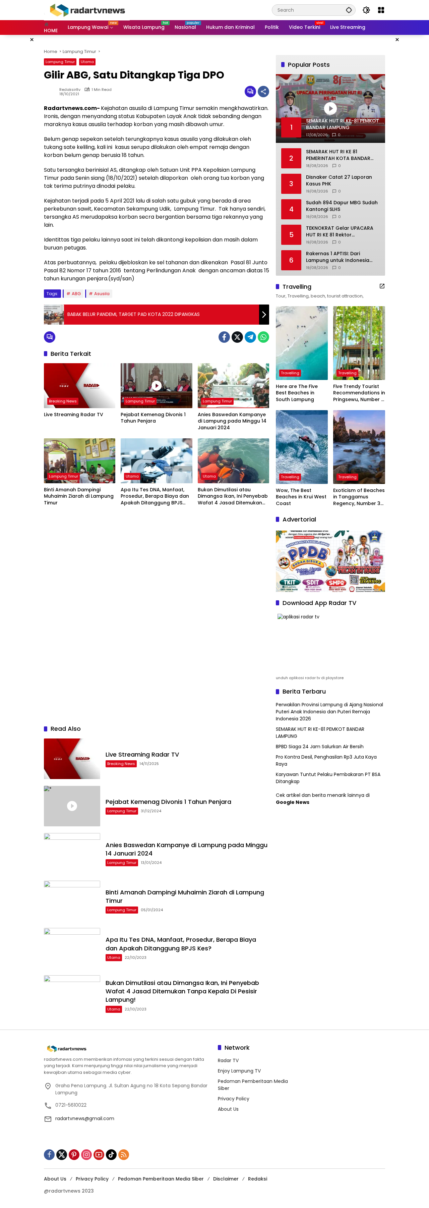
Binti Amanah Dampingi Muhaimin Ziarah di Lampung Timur (79, 496)
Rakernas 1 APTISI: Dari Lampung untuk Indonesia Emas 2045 (337, 257)
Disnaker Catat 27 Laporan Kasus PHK (339, 180)
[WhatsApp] (263, 337)
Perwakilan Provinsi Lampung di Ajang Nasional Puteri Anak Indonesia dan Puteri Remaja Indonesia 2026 (329, 711)
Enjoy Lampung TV (239, 1070)
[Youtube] (99, 1154)
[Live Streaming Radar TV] (79, 385)
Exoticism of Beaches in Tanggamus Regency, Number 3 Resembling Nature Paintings (359, 497)
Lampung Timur (60, 61)
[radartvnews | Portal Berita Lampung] (87, 9)
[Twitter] (237, 337)
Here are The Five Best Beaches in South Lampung (297, 393)
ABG (76, 293)
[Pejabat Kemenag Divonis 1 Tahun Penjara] (156, 385)
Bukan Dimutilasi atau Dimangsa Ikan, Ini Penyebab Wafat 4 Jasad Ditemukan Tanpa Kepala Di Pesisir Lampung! (233, 496)
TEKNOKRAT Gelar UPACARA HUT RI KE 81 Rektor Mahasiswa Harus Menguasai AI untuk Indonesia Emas (341, 231)
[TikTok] (111, 1154)
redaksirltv (69, 90)
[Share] (263, 91)
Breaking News (63, 401)
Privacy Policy (233, 1098)
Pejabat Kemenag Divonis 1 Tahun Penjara (153, 418)
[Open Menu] (381, 10)
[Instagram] (86, 1154)
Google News (292, 802)
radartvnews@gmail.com (84, 1118)
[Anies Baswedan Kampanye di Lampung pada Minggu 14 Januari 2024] (233, 385)
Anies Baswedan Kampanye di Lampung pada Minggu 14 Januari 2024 (232, 421)
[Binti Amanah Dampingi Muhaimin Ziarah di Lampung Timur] (79, 460)
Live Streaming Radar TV (73, 414)
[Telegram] (250, 337)
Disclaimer (226, 1178)
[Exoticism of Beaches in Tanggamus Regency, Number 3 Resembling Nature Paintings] (359, 447)
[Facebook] (224, 337)
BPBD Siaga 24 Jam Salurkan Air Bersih (320, 746)
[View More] (382, 286)
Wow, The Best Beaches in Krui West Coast (301, 497)
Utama (87, 61)
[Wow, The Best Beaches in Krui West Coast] (302, 447)
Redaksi (257, 1178)
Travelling (290, 373)
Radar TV (228, 1060)
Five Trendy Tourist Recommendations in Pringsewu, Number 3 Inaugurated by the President (359, 393)
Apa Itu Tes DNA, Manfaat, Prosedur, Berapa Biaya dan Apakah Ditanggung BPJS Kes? (155, 496)
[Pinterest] (74, 1154)
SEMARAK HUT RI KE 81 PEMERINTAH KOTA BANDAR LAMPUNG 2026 (338, 155)
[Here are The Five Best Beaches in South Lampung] (302, 343)
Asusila (102, 293)
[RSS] (123, 1154)
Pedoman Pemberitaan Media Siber (161, 1178)
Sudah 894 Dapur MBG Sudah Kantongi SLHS (342, 206)
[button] (349, 9)
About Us (228, 1109)
